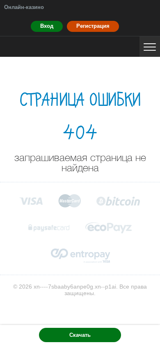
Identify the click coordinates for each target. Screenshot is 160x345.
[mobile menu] (149, 46)
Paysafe (49, 227)
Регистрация (93, 26)
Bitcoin (118, 201)
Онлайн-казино (24, 7)
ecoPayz (108, 227)
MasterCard (69, 201)
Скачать (80, 335)
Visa (31, 201)
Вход (46, 26)
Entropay (80, 255)
